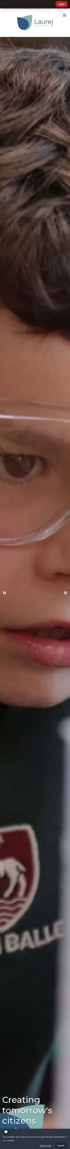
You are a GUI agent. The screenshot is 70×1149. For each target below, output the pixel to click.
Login (61, 4)
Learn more (45, 1145)
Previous (4, 593)
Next (65, 593)
